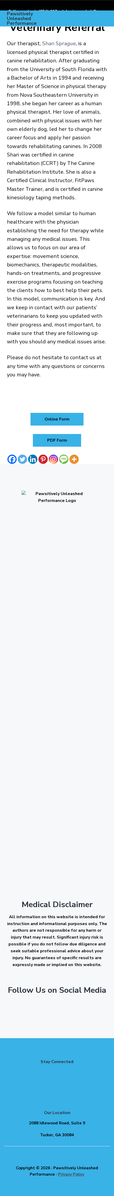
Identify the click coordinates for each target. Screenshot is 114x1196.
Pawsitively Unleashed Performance (22, 18)
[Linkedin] (32, 459)
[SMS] (63, 459)
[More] (74, 459)
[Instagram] (53, 459)
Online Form (57, 419)
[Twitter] (22, 459)
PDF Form (57, 440)
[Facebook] (12, 459)
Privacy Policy (71, 1174)
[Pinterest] (43, 459)
